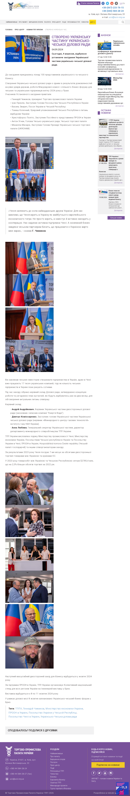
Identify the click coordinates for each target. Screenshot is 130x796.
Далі (92, 22)
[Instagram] (116, 3)
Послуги (47, 22)
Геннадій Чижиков (33, 708)
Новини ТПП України (35, 30)
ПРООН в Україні (18, 712)
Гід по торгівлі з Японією (60, 788)
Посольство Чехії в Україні (24, 716)
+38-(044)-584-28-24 (113, 11)
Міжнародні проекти (58, 786)
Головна (8, 30)
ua (121, 3)
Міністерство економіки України (64, 708)
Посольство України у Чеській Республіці (53, 712)
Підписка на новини (108, 765)
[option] (27, 48)
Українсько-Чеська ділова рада (59, 716)
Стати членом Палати (90, 3)
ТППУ (18, 708)
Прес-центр (56, 22)
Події (64, 22)
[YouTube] (111, 3)
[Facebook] (103, 3)
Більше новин (116, 218)
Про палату (23, 22)
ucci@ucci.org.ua (117, 17)
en (123, 3)
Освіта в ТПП (55, 783)
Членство (85, 22)
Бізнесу (53, 777)
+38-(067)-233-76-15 (113, 7)
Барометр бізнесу (57, 780)
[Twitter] (107, 3)
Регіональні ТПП (73, 22)
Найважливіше (11, 22)
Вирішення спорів (36, 22)
